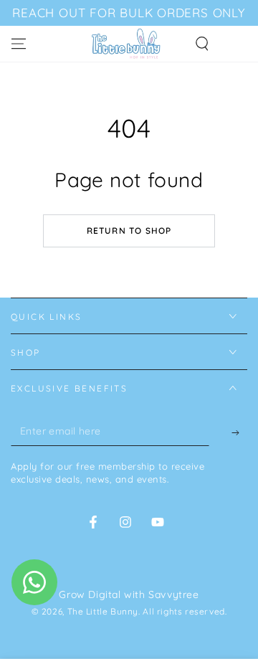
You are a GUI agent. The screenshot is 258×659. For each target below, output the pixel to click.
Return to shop (129, 230)
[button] (202, 44)
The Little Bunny (103, 611)
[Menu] (18, 44)
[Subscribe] (228, 432)
